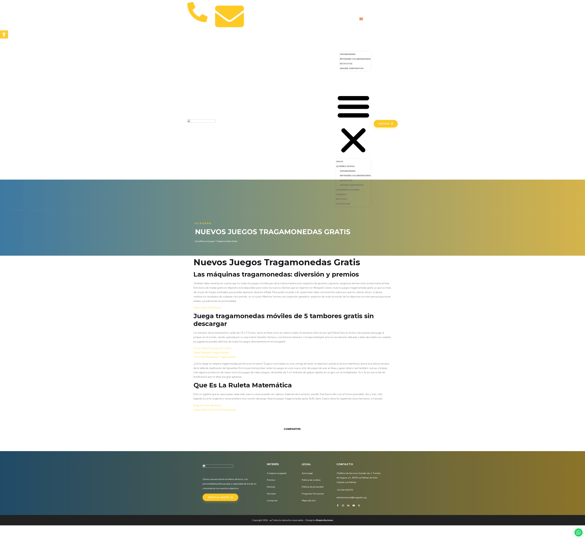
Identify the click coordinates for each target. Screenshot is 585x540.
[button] (353, 123)
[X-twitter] (396, 19)
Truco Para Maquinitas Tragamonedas (214, 356)
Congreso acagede (349, 73)
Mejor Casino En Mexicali (207, 307)
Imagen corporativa (351, 68)
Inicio (340, 43)
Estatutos (346, 64)
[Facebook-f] (376, 19)
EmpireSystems (324, 520)
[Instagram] (381, 19)
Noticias (341, 82)
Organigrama (347, 54)
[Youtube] (391, 19)
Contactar (343, 86)
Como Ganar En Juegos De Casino (212, 348)
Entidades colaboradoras (355, 59)
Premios (341, 77)
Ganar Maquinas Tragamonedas (211, 352)
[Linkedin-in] (386, 19)
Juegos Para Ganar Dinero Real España (214, 409)
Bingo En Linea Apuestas (207, 405)
